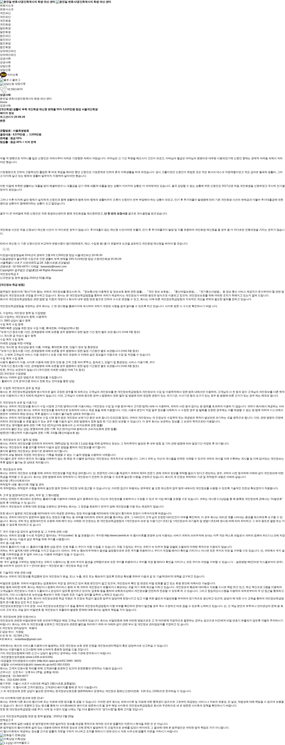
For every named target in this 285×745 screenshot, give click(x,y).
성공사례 (5, 58)
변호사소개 (6, 5)
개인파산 (5, 13)
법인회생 (5, 43)
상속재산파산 (8, 51)
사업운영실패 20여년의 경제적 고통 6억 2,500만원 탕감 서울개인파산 (49, 255)
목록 (6, 249)
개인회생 (5, 20)
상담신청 (5, 66)
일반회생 (5, 28)
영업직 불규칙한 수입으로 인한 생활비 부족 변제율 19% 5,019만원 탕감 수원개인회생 (59, 259)
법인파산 (5, 35)
